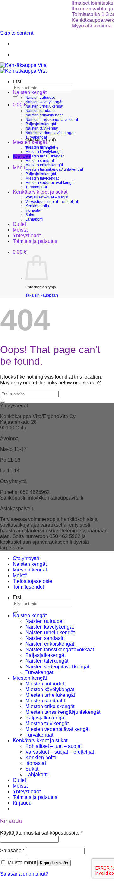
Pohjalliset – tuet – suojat (46, 197)
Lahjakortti (34, 219)
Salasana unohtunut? (24, 874)
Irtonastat (33, 210)
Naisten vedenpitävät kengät (49, 133)
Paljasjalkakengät (40, 174)
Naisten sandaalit (45, 638)
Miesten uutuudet (40, 147)
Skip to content (16, 33)
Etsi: (17, 81)
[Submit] (15, 96)
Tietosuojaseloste (32, 581)
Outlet (19, 224)
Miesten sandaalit (40, 160)
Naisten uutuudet (40, 97)
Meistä (20, 230)
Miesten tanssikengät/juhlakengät (54, 169)
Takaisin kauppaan (41, 295)
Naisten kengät (30, 92)
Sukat (30, 215)
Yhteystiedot (27, 235)
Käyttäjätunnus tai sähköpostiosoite (41, 833)
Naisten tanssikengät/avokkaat (51, 119)
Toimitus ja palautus (35, 241)
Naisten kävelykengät (43, 102)
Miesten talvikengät (42, 178)
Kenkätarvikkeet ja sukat (40, 192)
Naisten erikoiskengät (49, 644)
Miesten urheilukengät (44, 156)
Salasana (12, 850)
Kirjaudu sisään (54, 863)
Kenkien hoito (37, 206)
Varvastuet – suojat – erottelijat (51, 201)
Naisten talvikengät (46, 661)
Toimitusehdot (28, 586)
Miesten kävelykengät (44, 152)
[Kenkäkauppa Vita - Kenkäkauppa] (23, 68)
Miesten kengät (30, 142)
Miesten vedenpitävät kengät (50, 183)
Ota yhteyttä (26, 558)
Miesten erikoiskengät (44, 165)
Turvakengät (36, 137)
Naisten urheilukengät (44, 106)
